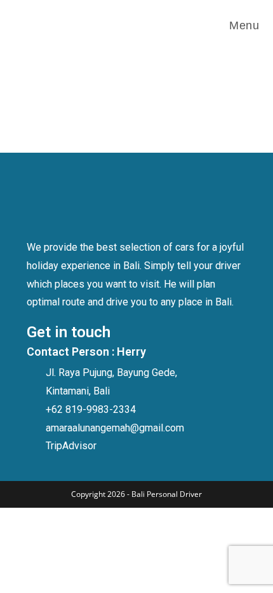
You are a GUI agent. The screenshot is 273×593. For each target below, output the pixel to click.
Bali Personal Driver (166, 494)
